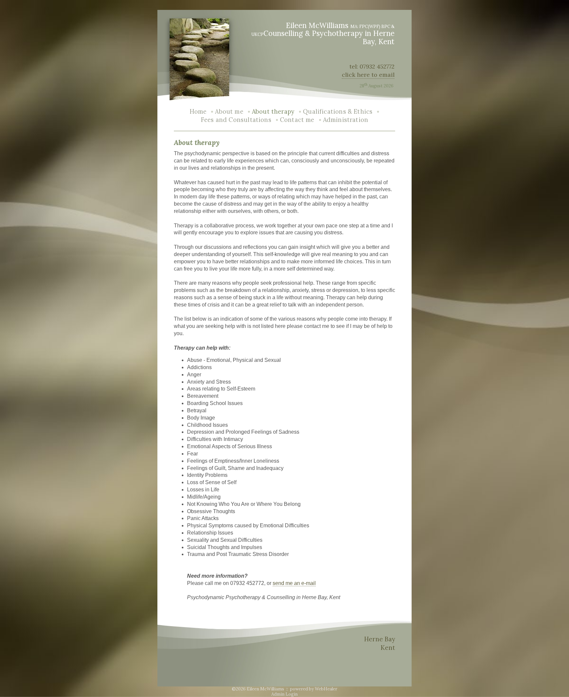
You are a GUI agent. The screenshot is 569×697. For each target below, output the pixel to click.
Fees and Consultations (236, 120)
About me (229, 111)
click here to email (368, 74)
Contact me (297, 120)
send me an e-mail (294, 583)
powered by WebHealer (313, 689)
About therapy (273, 111)
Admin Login (284, 694)
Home (198, 111)
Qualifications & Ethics (337, 111)
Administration (345, 120)
